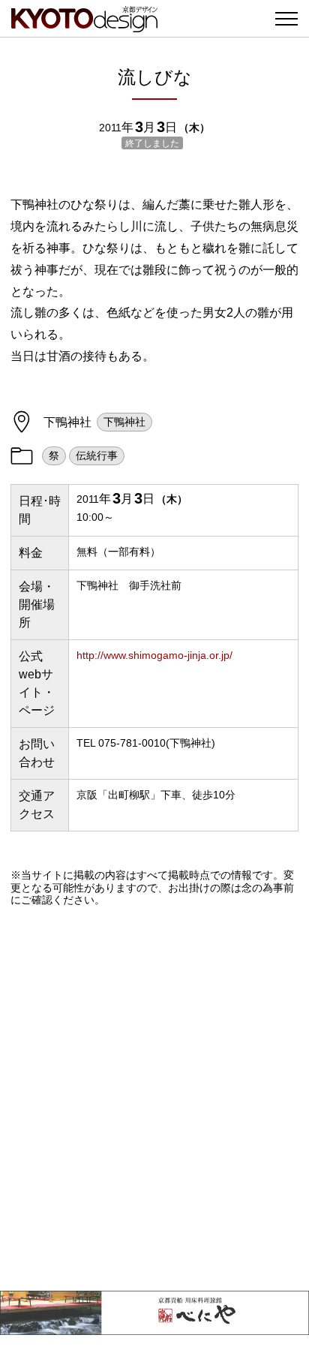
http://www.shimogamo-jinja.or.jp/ (154, 655)
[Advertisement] (154, 1098)
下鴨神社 (125, 422)
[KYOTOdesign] (84, 24)
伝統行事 (97, 455)
